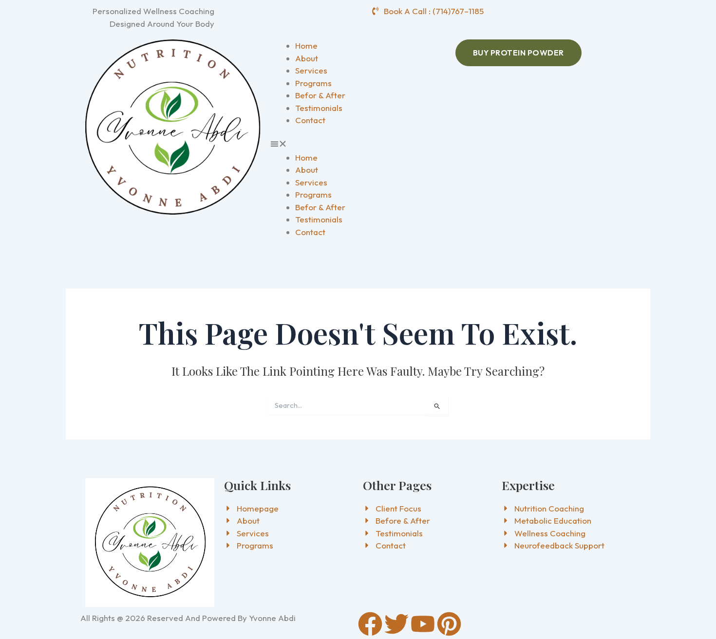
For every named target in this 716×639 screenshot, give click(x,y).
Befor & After (320, 95)
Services (311, 70)
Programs (313, 83)
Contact (310, 120)
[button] (358, 145)
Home (306, 45)
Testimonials (318, 108)
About (306, 58)
